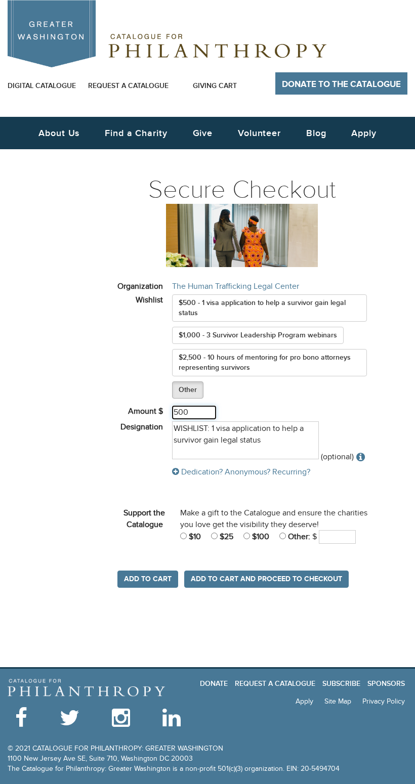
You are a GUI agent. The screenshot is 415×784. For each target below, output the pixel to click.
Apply (364, 133)
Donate (214, 683)
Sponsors (386, 683)
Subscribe (341, 683)
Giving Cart (215, 85)
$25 (225, 537)
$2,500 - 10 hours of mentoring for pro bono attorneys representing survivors (265, 362)
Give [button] (203, 133)
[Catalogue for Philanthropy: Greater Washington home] (167, 33)
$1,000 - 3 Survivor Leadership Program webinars (258, 335)
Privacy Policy (383, 701)
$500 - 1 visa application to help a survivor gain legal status (262, 307)
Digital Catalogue (42, 85)
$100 (259, 537)
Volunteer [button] (259, 133)
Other (188, 389)
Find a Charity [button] (136, 133)
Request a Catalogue (128, 85)
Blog (316, 133)
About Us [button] (58, 133)
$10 (194, 537)
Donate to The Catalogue (341, 84)
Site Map (337, 701)
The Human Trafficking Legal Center (235, 286)
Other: (298, 537)
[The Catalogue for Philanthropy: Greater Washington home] (86, 688)
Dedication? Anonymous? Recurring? (244, 472)
